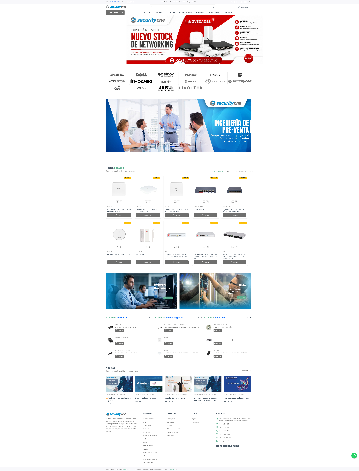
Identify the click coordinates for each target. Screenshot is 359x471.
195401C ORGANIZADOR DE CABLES (126, 353)
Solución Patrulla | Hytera (175, 398)
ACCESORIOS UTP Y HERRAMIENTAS (174, 324)
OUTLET (173, 12)
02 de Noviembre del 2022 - (205, 394)
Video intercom (148, 463)
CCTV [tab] (229, 171)
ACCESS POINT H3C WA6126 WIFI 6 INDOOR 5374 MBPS (148, 210)
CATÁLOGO (147, 12)
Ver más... (168, 298)
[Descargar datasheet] (117, 201)
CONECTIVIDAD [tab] (217, 171)
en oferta (122, 317)
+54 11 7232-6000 (224, 434)
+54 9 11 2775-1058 (129, 2)
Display (145, 439)
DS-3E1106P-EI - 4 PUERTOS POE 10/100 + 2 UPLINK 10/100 (233, 210)
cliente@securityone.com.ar (228, 441)
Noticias (122, 394)
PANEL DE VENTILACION (122, 337)
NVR (215, 337)
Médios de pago (172, 432)
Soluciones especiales (150, 459)
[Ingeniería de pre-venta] (178, 129)
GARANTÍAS (200, 12)
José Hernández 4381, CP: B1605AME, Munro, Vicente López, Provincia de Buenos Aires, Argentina (235, 420)
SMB (166, 251)
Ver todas (244, 371)
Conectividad (147, 425)
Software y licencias (149, 456)
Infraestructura (148, 446)
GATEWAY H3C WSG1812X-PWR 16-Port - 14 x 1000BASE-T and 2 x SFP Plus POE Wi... (234, 256)
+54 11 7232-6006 (224, 431)
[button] (167, 62)
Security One (126, 469)
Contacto (170, 436)
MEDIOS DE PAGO (214, 12)
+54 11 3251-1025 (224, 424)
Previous (149, 317)
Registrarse (195, 422)
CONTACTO (228, 12)
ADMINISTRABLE (198, 206)
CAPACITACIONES (185, 12)
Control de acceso (149, 429)
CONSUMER (217, 350)
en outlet (220, 317)
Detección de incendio (150, 436)
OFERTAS (161, 12)
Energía (145, 442)
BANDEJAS (118, 324)
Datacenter (146, 432)
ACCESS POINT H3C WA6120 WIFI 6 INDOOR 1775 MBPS (119, 210)
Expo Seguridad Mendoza (145, 398)
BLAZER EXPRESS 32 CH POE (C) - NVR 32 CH (227, 340)
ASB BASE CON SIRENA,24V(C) (223, 327)
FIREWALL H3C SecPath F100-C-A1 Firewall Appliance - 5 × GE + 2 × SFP (176, 256)
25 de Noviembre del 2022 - (176, 394)
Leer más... (109, 404)
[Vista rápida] (120, 201)
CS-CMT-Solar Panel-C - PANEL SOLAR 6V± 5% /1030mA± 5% (231, 353)
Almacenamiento (148, 419)
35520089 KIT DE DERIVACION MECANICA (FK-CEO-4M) (181, 327)
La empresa (171, 419)
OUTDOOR (139, 251)
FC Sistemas (172, 469)
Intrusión (145, 449)
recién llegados (174, 317)
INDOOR (109, 206)
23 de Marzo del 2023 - (144, 394)
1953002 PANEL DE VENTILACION (125, 340)
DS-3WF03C (140, 254)
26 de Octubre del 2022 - (234, 394)
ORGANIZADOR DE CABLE (122, 350)
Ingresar (120, 215)
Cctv (144, 422)
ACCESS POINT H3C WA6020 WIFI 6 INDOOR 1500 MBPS (176, 210)
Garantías (170, 422)
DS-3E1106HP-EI (199, 209)
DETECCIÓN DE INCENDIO (221, 324)
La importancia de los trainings (236, 398)
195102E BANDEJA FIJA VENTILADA (125, 327)
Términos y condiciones (175, 429)
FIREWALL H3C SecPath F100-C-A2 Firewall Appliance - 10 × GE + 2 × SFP (205, 256)
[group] (179, 39)
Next (152, 317)
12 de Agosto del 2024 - (115, 394)
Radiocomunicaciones (150, 452)
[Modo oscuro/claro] (250, 2)
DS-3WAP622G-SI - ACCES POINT (118, 254)
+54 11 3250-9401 (114, 2)
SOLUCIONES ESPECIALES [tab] (244, 171)
